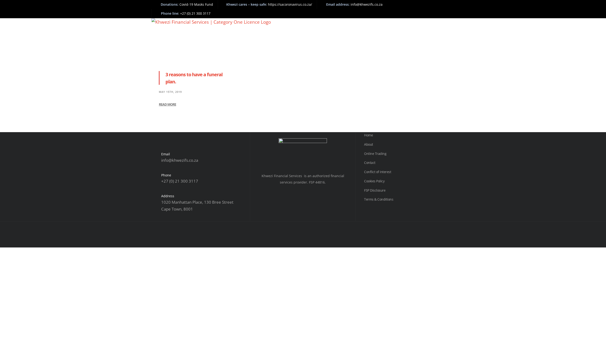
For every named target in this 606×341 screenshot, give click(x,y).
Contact (369, 162)
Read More (167, 104)
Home (368, 135)
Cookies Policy (374, 181)
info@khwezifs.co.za (179, 160)
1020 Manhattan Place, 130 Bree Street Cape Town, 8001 (197, 205)
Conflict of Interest (377, 172)
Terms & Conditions (378, 199)
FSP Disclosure (374, 190)
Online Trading (375, 153)
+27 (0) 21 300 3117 (179, 181)
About (368, 144)
